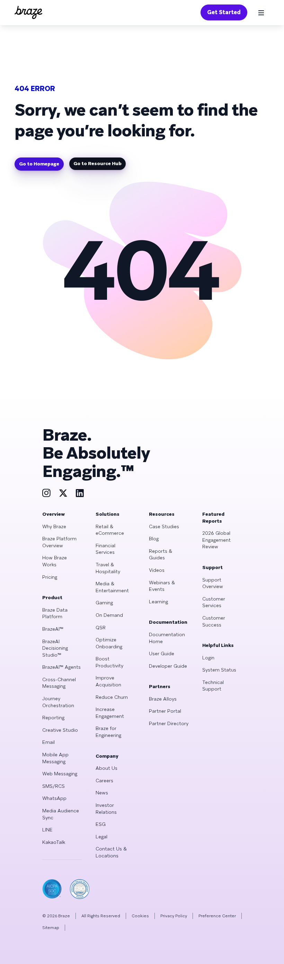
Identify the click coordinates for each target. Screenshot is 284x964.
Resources (162, 514)
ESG (101, 824)
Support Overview (212, 583)
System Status (219, 670)
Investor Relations (106, 808)
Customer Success (213, 621)
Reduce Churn (112, 697)
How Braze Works (54, 561)
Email (48, 742)
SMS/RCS (53, 786)
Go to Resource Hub (97, 163)
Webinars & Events (162, 586)
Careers (104, 780)
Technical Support (213, 685)
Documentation (168, 622)
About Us (106, 768)
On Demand (109, 615)
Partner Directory (168, 723)
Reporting (53, 717)
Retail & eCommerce (110, 530)
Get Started (224, 12)
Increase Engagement (110, 712)
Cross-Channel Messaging (59, 683)
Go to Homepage (39, 164)
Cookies (140, 916)
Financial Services (105, 549)
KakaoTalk (53, 842)
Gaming (104, 603)
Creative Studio (60, 730)
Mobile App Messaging (55, 758)
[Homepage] (28, 12)
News (102, 793)
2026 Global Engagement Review (216, 540)
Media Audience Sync (60, 814)
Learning (158, 601)
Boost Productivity (109, 662)
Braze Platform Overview (59, 542)
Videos (157, 570)
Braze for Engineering (108, 731)
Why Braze (54, 526)
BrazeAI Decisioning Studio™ (55, 648)
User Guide (161, 653)
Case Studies (164, 526)
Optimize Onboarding (109, 643)
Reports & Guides (160, 554)
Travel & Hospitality (108, 568)
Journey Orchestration (58, 702)
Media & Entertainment (112, 587)
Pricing (49, 577)
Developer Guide (168, 666)
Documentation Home (167, 638)
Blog (154, 538)
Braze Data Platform (55, 613)
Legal (101, 837)
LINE (47, 830)
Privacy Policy (173, 916)
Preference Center (217, 916)
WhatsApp (54, 798)
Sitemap (50, 927)
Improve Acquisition (108, 681)
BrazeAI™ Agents (61, 667)
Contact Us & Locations (111, 852)
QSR (101, 627)
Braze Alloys (163, 699)
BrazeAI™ (52, 629)
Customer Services (213, 602)
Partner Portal (165, 711)
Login (208, 658)
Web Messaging (59, 774)
